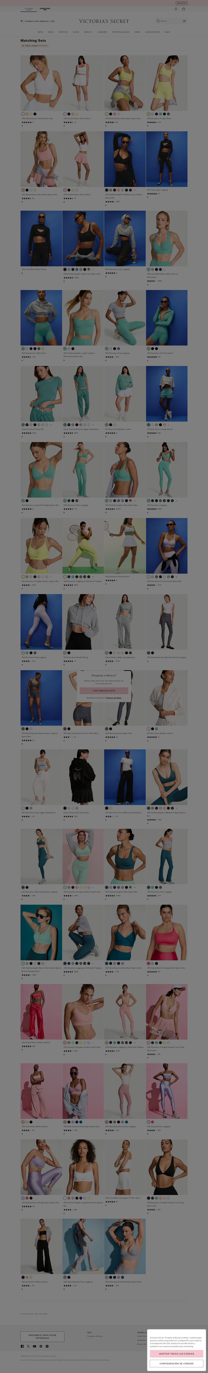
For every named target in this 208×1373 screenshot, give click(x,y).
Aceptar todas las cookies (176, 1354)
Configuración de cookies (177, 1363)
